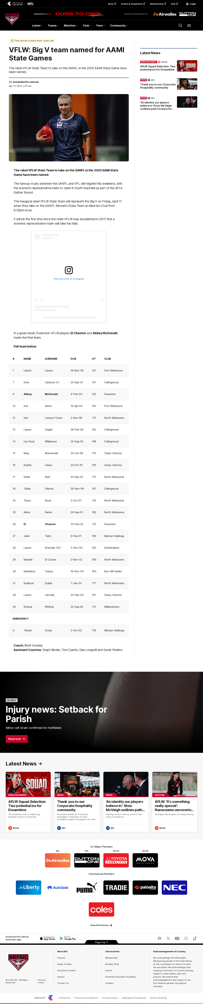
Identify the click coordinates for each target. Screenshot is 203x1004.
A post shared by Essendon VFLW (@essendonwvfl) (69, 317)
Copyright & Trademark (133, 998)
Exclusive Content (66, 970)
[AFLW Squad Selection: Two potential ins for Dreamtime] (168, 66)
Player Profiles (64, 964)
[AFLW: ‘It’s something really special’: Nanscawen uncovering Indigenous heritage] (174, 802)
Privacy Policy (42, 981)
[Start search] (180, 25)
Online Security (158, 998)
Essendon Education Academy (120, 976)
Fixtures (61, 957)
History (60, 976)
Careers (109, 983)
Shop (110, 4)
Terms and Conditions (86, 998)
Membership (156, 4)
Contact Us (63, 983)
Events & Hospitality (131, 4)
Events (108, 970)
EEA (173, 4)
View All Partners (99, 925)
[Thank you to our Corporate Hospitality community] (168, 84)
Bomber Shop (112, 964)
